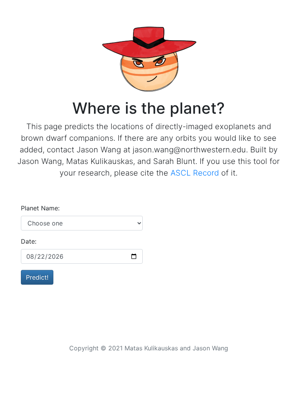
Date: (28, 241)
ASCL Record (195, 173)
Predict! (37, 277)
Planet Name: (40, 208)
